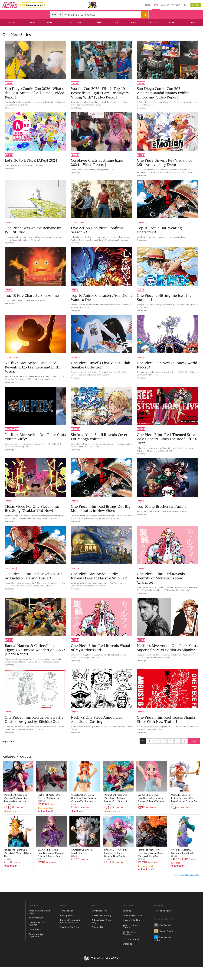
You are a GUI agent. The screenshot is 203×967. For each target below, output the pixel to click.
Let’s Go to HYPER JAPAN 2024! (32, 160)
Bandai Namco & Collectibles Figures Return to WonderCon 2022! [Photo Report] (35, 649)
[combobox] (102, 14)
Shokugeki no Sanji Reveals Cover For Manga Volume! (99, 436)
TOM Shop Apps (162, 910)
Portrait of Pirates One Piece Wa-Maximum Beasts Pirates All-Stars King (151, 852)
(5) (19, 866)
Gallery (165, 5)
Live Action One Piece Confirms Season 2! (97, 230)
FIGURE (115, 22)
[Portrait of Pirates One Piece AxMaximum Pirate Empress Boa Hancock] (18, 776)
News (155, 5)
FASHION (76, 357)
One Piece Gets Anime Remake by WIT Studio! (33, 230)
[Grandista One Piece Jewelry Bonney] (84, 831)
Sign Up (195, 5)
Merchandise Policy (69, 927)
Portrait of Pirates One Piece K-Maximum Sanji (49, 796)
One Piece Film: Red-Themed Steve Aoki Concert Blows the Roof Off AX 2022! (167, 438)
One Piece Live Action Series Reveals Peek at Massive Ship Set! (99, 576)
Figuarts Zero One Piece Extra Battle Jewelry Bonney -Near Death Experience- (116, 853)
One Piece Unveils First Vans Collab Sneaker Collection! (100, 365)
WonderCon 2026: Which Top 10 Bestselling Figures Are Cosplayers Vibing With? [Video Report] (100, 92)
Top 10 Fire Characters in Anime (32, 295)
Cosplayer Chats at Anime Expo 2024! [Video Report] (97, 162)
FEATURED (12, 22)
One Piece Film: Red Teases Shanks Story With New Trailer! (166, 719)
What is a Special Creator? (131, 926)
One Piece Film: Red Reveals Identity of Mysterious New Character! (161, 578)
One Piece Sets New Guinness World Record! (167, 365)
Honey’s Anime (165, 930)
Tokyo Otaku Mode (92, 5)
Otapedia (175, 5)
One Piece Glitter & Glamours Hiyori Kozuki (182, 851)
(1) (86, 811)
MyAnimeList (164, 924)
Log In (186, 5)
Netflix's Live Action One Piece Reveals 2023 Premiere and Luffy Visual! (32, 367)
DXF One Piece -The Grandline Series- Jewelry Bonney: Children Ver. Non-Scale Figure (151, 798)
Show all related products (186, 874)
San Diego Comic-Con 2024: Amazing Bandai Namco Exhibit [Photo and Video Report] (163, 92)
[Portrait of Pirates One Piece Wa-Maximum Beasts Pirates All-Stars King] (151, 831)
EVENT (98, 22)
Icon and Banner (131, 939)
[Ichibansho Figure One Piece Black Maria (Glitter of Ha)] (18, 831)
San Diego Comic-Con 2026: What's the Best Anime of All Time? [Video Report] (34, 92)
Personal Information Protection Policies (70, 921)
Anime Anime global (163, 938)
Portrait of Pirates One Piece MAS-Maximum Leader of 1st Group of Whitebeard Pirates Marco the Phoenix (117, 798)
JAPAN (133, 22)
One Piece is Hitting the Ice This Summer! (164, 297)
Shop (147, 5)
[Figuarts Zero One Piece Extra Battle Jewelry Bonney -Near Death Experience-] (118, 831)
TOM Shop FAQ (99, 910)
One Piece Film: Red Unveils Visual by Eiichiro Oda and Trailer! (34, 576)
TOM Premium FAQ (101, 915)
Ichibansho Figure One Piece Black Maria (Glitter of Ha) (18, 852)
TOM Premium (36, 917)
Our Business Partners (129, 933)
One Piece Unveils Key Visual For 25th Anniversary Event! (164, 162)
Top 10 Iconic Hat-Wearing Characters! (159, 230)
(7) (186, 866)
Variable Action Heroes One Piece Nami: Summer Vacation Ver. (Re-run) (83, 797)
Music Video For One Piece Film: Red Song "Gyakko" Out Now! (32, 508)
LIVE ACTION (75, 22)
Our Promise (35, 929)
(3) (52, 811)
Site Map (127, 910)
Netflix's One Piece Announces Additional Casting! (96, 719)
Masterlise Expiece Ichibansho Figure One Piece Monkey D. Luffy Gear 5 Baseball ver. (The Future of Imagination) (185, 798)
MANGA (51, 22)
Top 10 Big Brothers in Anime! (162, 506)
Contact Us (97, 927)
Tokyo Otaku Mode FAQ (101, 921)
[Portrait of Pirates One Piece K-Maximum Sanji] (51, 776)
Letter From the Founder (36, 923)
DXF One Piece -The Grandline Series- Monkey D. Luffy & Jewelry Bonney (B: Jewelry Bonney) (50, 853)
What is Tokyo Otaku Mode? (39, 911)
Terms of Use (66, 910)
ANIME (32, 22)
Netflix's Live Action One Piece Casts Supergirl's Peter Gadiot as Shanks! (167, 647)
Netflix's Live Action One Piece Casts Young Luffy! (35, 436)
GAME (172, 22)
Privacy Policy (67, 915)
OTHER (190, 22)
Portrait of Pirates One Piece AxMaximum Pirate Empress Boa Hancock (16, 797)
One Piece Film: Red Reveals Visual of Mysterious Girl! (100, 647)
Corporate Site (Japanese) (36, 935)
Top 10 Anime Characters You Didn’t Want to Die (101, 297)
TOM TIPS (152, 22)
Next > (194, 741)
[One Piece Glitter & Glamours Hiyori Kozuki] (185, 831)
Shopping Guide (34, 5)
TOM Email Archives (133, 915)
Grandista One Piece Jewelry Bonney (81, 851)
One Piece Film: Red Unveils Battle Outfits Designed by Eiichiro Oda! (34, 719)
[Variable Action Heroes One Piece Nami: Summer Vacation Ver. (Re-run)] (84, 776)
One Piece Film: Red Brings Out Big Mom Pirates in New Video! (100, 508)
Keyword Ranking (131, 920)
